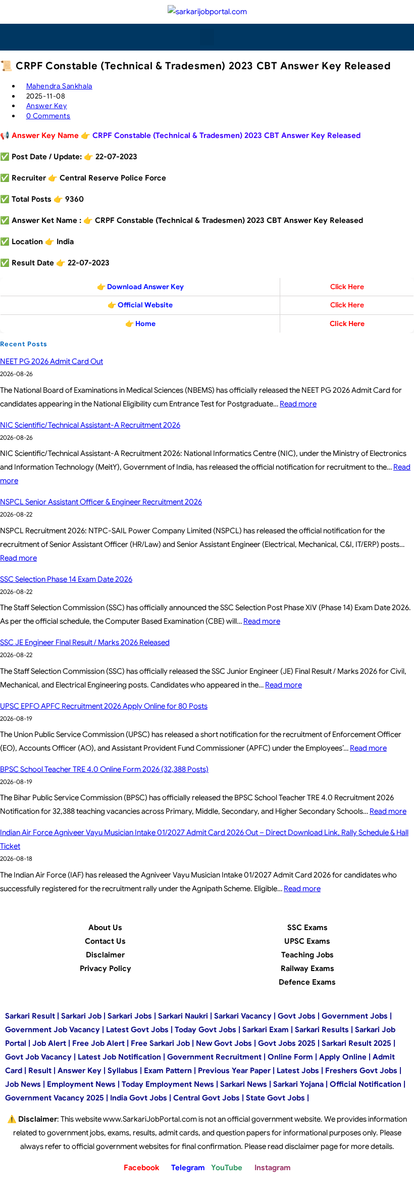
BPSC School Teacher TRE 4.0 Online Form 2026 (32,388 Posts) (104, 769)
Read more (298, 403)
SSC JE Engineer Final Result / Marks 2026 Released (85, 642)
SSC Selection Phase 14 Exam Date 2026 (66, 579)
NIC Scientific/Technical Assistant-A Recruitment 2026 (90, 425)
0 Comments (48, 115)
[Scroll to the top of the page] (3, 1193)
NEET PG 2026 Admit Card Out (51, 361)
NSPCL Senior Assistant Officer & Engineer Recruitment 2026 (101, 501)
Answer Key (46, 105)
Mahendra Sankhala (59, 85)
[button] (207, 37)
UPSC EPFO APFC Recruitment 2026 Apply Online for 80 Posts (104, 706)
